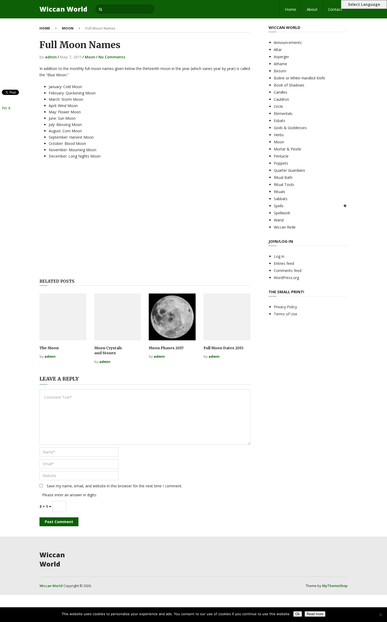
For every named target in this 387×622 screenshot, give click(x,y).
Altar (278, 49)
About (312, 9)
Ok (297, 614)
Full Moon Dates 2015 (224, 348)
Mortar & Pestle (287, 148)
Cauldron (281, 99)
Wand (279, 220)
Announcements (288, 42)
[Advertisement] (144, 219)
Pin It (6, 107)
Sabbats (280, 198)
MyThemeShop (335, 585)
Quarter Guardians (289, 170)
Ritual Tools (284, 184)
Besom (280, 70)
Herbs (279, 134)
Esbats (279, 120)
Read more (315, 614)
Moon (67, 28)
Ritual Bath (283, 177)
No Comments (111, 56)
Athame (280, 63)
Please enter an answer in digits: (69, 494)
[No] (380, 614)
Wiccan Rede (285, 227)
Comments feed (287, 270)
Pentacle (281, 156)
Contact (335, 9)
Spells (279, 205)
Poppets (281, 163)
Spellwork (282, 212)
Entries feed (284, 263)
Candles (280, 92)
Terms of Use (285, 313)
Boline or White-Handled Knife (299, 77)
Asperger (281, 56)
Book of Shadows (289, 85)
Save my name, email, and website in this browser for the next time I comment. (114, 485)
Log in (279, 256)
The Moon (49, 348)
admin (51, 56)
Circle (278, 106)
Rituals (279, 191)
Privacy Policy (285, 306)
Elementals (283, 113)
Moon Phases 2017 (166, 348)
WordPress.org (286, 277)
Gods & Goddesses (290, 127)
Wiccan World (63, 9)
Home (290, 9)
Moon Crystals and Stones (108, 351)
